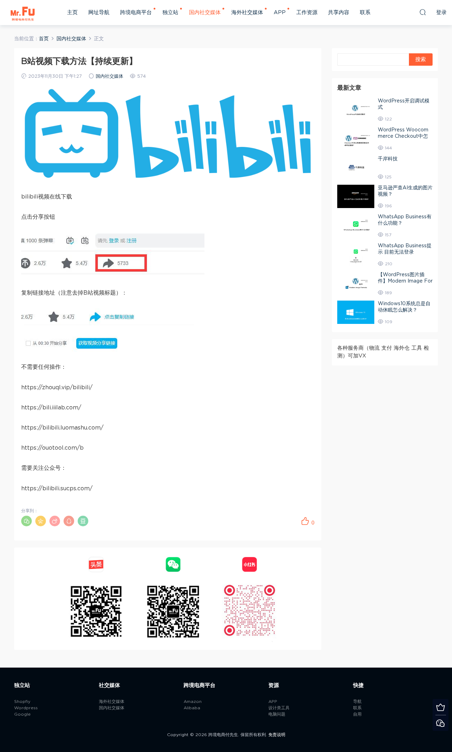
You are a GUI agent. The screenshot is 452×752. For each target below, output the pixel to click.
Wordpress (26, 708)
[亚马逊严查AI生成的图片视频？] (355, 196)
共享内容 (338, 12)
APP (280, 12)
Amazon (193, 701)
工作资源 (306, 12)
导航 (357, 701)
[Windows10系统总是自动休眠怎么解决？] (355, 312)
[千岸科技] (355, 167)
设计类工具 (279, 708)
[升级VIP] (440, 707)
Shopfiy (22, 701)
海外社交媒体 (247, 12)
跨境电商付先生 (23, 12)
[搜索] (422, 12)
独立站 (170, 12)
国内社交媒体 (205, 12)
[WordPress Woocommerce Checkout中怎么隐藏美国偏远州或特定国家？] (355, 138)
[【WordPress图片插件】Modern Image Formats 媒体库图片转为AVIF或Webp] (355, 283)
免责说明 (276, 735)
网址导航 (98, 12)
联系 (365, 12)
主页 (72, 12)
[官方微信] (440, 723)
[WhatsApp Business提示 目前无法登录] (355, 254)
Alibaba (192, 708)
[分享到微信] (26, 521)
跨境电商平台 (136, 12)
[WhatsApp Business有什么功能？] (355, 225)
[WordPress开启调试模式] (355, 109)
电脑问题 (276, 714)
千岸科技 (388, 158)
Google (22, 714)
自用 (357, 714)
